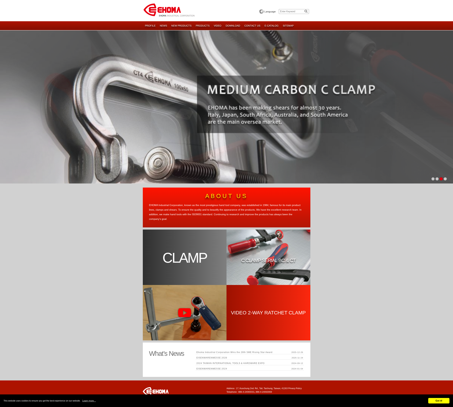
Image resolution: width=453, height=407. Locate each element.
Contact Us (252, 25)
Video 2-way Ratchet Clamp (268, 312)
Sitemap (288, 25)
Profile (150, 25)
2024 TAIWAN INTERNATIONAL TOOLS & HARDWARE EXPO (230, 363)
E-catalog (272, 25)
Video (217, 25)
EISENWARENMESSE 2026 (211, 358)
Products (203, 25)
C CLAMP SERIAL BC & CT (268, 260)
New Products (181, 25)
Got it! (438, 400)
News (163, 25)
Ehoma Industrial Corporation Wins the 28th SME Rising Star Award (234, 352)
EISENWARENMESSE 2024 (211, 369)
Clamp (184, 258)
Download (233, 25)
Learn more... (89, 400)
